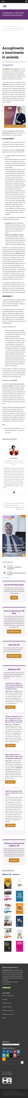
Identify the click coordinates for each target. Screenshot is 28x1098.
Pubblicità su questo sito (8, 1014)
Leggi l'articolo (10, 707)
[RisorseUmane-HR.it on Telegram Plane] (18, 1052)
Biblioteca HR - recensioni (10, 874)
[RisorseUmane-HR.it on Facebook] (11, 1052)
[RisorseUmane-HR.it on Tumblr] (18, 1055)
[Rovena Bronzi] (14, 450)
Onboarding (11, 30)
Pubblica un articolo (7, 1006)
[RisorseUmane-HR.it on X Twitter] (4, 1055)
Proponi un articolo (14, 631)
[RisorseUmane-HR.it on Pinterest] (14, 1055)
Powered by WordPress (7, 1094)
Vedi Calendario (5, 577)
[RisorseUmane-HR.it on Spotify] (7, 1055)
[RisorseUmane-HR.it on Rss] (4, 1059)
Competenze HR (13, 28)
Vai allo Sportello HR (14, 656)
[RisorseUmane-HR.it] (3, 6)
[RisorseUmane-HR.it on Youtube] (14, 1052)
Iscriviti (14, 597)
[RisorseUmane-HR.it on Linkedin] (4, 1052)
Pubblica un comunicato (8, 1010)
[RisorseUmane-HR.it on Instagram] (7, 1052)
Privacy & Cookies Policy (8, 995)
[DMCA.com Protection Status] (6, 987)
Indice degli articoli (6, 1003)
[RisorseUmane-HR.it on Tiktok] (11, 1055)
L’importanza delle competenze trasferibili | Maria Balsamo (14, 508)
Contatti (4, 1018)
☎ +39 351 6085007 (7, 1074)
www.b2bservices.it (6, 984)
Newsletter (5, 999)
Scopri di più (14, 860)
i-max (16, 1094)
